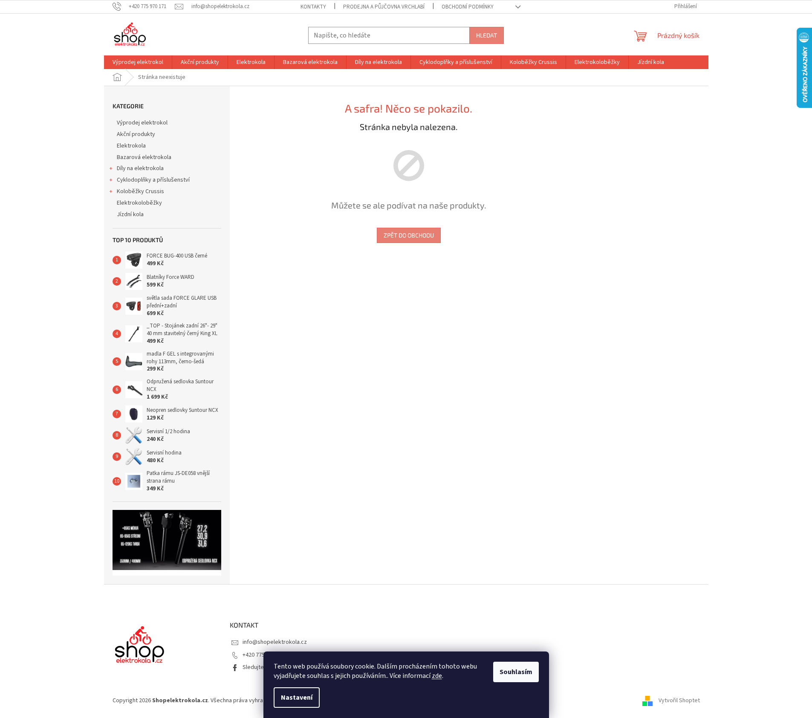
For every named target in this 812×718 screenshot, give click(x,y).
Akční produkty (136, 134)
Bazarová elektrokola (144, 157)
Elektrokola (131, 146)
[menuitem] (138, 62)
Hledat (486, 35)
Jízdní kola (130, 214)
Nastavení (296, 697)
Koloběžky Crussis (140, 191)
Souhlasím (516, 672)
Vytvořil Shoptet (679, 700)
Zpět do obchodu (409, 235)
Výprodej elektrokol (142, 123)
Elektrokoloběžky (139, 203)
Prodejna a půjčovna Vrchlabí (384, 7)
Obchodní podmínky (468, 7)
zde (437, 675)
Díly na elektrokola (140, 168)
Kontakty (313, 7)
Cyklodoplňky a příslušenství (153, 180)
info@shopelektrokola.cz (275, 642)
